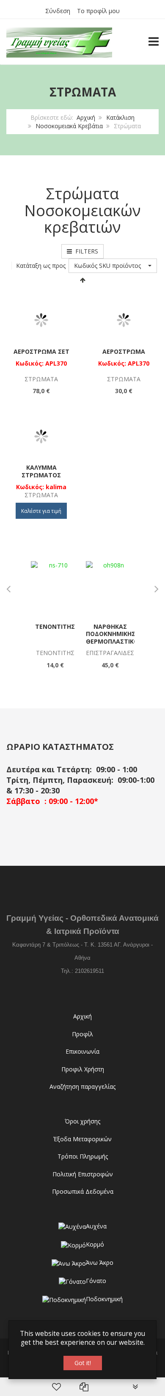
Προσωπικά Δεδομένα (82, 1191)
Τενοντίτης (55, 626)
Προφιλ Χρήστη (82, 1069)
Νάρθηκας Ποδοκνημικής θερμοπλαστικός (114, 633)
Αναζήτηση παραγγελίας (83, 1086)
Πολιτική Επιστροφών (82, 1174)
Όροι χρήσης (82, 1121)
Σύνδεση (57, 11)
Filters (85, 251)
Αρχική (86, 117)
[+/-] (82, 279)
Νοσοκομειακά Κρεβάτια (69, 126)
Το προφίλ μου (98, 11)
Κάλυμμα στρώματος (41, 471)
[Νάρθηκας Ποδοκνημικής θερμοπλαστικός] (110, 585)
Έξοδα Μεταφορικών (82, 1139)
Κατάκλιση (120, 117)
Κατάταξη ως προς (41, 266)
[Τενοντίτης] (55, 585)
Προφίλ (82, 1034)
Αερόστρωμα (123, 351)
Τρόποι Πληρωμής (83, 1156)
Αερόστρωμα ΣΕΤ (41, 351)
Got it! (82, 1363)
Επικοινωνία (82, 1051)
